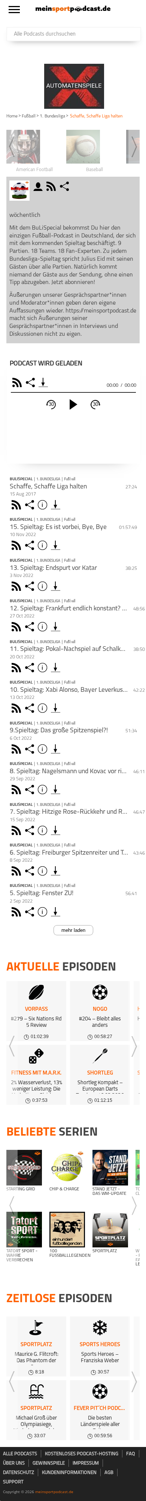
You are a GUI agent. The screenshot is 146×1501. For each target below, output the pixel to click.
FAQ (130, 1453)
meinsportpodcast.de (54, 1491)
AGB (108, 1472)
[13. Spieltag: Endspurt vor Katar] (55, 586)
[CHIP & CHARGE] (67, 1167)
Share (31, 382)
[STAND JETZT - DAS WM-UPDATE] (110, 1167)
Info (43, 505)
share (65, 186)
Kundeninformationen (69, 1472)
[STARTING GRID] (24, 1167)
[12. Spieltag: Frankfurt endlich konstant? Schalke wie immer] (55, 626)
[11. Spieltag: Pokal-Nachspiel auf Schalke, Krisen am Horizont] (55, 667)
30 (51, 404)
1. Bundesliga (52, 116)
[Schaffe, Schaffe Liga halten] (55, 504)
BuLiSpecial (21, 479)
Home (12, 116)
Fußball (29, 116)
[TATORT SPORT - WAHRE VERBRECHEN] (24, 1229)
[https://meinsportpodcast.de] (73, 11)
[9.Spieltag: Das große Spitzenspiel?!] (55, 749)
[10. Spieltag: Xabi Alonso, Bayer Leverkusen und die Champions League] (55, 708)
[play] (73, 404)
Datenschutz (18, 1472)
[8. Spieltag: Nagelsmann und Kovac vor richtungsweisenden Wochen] (55, 789)
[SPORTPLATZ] (110, 1229)
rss (52, 186)
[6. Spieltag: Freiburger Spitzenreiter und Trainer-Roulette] (55, 871)
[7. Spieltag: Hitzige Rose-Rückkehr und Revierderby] (55, 830)
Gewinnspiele (49, 1463)
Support (13, 1482)
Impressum (86, 1463)
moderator (39, 186)
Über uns (14, 1463)
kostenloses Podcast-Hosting (81, 1453)
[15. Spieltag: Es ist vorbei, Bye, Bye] (55, 545)
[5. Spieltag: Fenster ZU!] (55, 912)
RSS (18, 382)
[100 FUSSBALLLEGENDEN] (67, 1229)
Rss (17, 505)
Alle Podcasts (20, 1453)
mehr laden (73, 930)
